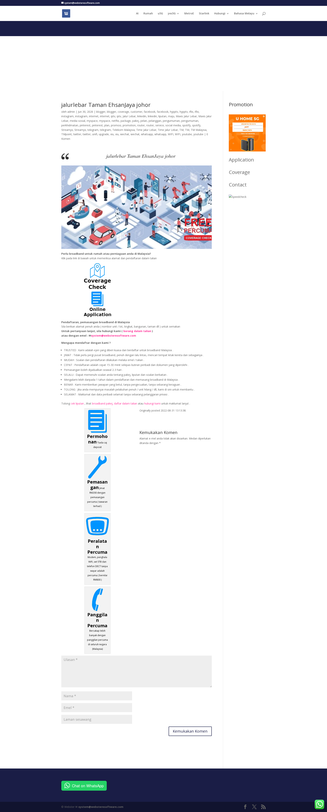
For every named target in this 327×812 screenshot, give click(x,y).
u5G (160, 13)
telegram (92, 130)
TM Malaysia (198, 130)
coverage (123, 111)
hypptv (174, 111)
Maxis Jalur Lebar (186, 116)
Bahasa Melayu (244, 13)
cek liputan (77, 403)
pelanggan (155, 121)
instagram (67, 116)
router (141, 125)
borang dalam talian (137, 331)
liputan (162, 116)
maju (171, 116)
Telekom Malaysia (123, 130)
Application (241, 159)
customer (136, 111)
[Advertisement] (163, 62)
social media (173, 125)
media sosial (77, 121)
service (159, 125)
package (126, 121)
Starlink (204, 13)
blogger (100, 111)
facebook (149, 111)
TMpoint (66, 134)
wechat (124, 134)
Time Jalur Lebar (146, 130)
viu (112, 134)
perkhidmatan (69, 125)
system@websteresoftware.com (113, 335)
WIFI (170, 134)
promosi (116, 125)
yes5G (172, 13)
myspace (92, 121)
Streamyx (67, 130)
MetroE (189, 13)
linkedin (141, 116)
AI (137, 13)
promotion (129, 125)
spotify (186, 125)
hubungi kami (152, 403)
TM (181, 130)
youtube (187, 134)
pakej (135, 121)
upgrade (104, 134)
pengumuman (171, 121)
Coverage (239, 172)
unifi (94, 134)
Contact (238, 184)
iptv (113, 116)
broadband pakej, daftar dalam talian (114, 403)
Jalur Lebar (129, 116)
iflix (191, 111)
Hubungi (219, 13)
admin (71, 111)
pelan (143, 121)
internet (93, 116)
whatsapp (147, 134)
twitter (77, 134)
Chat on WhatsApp (88, 785)
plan (106, 125)
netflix (115, 121)
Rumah (148, 13)
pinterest (85, 125)
